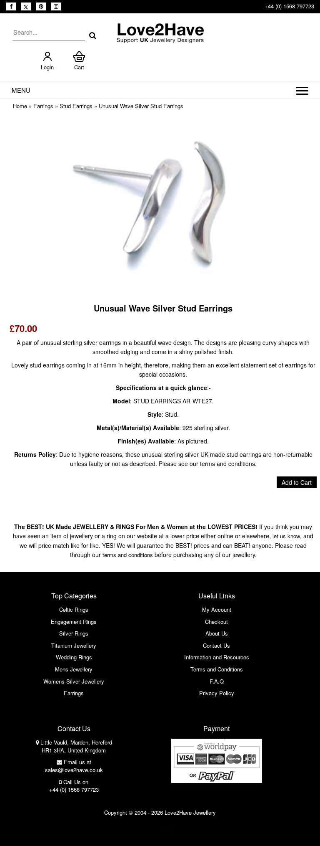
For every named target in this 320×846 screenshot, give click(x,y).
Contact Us (216, 645)
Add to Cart (297, 482)
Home (20, 106)
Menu (21, 90)
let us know (286, 536)
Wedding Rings (74, 657)
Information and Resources (216, 657)
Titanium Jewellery (73, 645)
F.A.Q (217, 681)
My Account (216, 609)
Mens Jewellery (73, 669)
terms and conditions (127, 555)
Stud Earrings (76, 106)
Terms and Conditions (216, 669)
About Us (216, 633)
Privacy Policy (216, 693)
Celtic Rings (73, 609)
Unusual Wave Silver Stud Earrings (141, 106)
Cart (79, 67)
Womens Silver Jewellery (73, 681)
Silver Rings (73, 633)
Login (47, 67)
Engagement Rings (74, 622)
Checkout (216, 622)
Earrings (43, 106)
